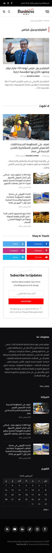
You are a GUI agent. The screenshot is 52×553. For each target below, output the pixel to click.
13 (12, 490)
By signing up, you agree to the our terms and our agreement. (26, 310)
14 (6, 490)
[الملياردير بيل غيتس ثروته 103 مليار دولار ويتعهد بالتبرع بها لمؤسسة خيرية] (26, 51)
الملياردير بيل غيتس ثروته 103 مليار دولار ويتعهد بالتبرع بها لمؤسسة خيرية (27, 70)
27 (12, 499)
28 (6, 499)
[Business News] (26, 12)
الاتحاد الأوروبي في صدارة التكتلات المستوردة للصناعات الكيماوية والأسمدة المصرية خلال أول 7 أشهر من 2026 (18, 198)
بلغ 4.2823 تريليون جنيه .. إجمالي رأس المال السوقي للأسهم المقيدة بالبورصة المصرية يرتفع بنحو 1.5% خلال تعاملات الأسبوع (17, 179)
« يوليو (46, 509)
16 (39, 495)
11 (26, 490)
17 (32, 495)
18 (26, 495)
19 (19, 495)
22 (45, 499)
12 (19, 490)
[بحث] (4, 11)
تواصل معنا (44, 386)
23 (39, 499)
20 (12, 495)
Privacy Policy (27, 312)
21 (6, 495)
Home (46, 20)
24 (32, 499)
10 (32, 490)
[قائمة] (47, 11)
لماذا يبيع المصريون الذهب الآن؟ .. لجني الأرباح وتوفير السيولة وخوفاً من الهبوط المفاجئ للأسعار (17, 218)
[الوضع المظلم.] (9, 11)
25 (26, 499)
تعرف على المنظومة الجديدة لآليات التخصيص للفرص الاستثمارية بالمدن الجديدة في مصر (29, 148)
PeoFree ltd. (21, 544)
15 (45, 495)
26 (19, 499)
